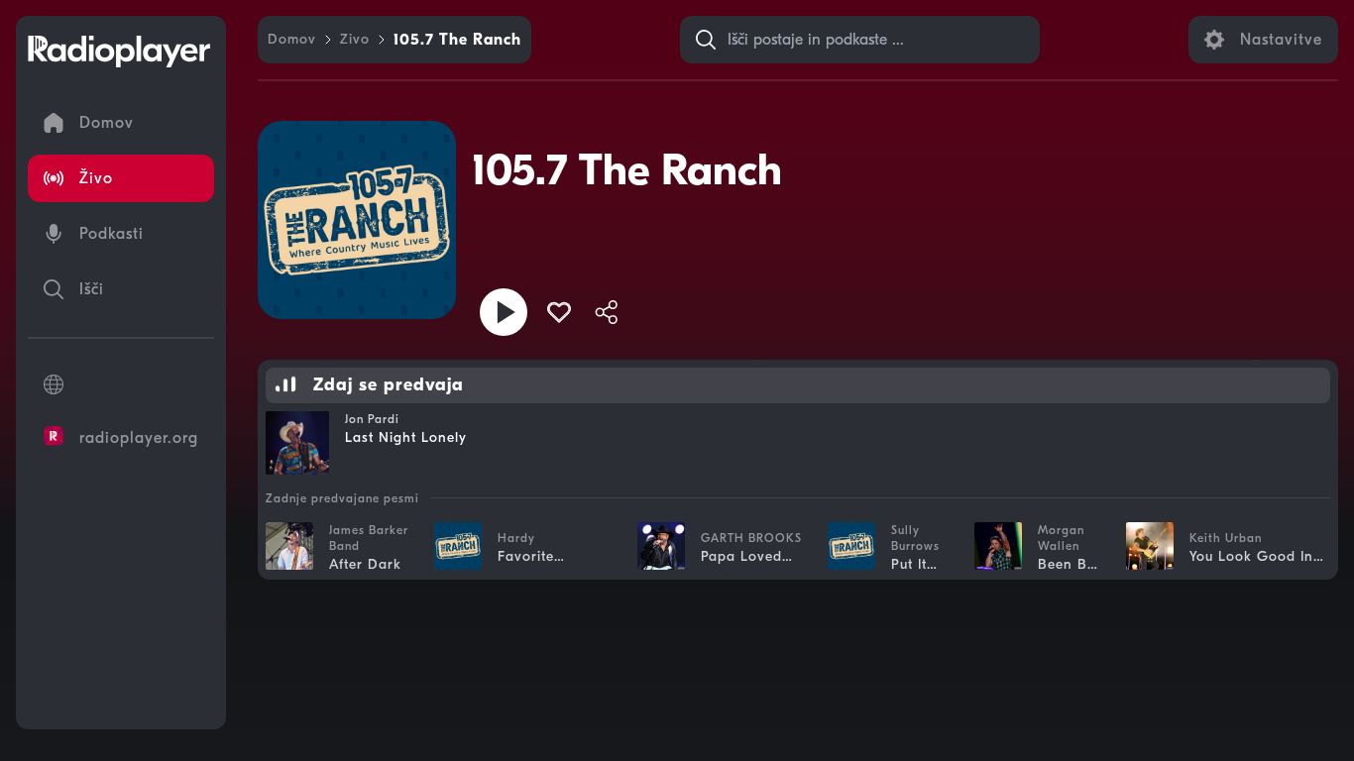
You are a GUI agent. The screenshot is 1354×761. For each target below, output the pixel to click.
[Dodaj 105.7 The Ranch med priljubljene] (559, 312)
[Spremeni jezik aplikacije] (121, 384)
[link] (292, 40)
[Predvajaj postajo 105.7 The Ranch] (503, 312)
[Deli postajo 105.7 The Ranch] (606, 312)
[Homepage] (119, 51)
